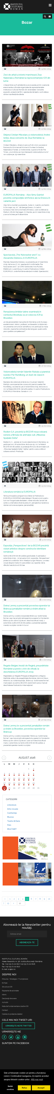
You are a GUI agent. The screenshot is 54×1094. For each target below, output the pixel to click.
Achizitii (5, 1002)
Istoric (4, 995)
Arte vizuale (12, 809)
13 (8, 903)
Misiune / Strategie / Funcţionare (15, 979)
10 (49, 899)
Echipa (4, 983)
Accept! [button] (41, 1088)
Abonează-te (27, 942)
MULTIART (12, 829)
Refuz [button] (24, 1088)
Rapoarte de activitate (10, 991)
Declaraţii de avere (9, 998)
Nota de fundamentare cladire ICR (15, 1006)
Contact (5, 1010)
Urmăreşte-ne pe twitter (18, 1026)
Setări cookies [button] (10, 1087)
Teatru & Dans (13, 821)
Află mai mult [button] (37, 1079)
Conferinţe (12, 813)
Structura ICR (7, 987)
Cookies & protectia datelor (12, 1014)
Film (9, 825)
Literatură (11, 805)
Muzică (10, 817)
